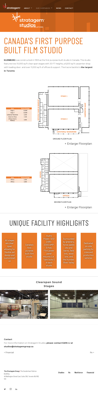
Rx (69, 372)
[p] (74, 304)
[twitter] (6, 389)
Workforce (78, 372)
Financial (90, 372)
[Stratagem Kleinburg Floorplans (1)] (64, 176)
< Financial (9, 352)
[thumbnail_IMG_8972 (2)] (24, 304)
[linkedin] (17, 389)
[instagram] (12, 389)
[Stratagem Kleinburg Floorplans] (64, 112)
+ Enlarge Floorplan (78, 143)
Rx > (92, 352)
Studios (61, 372)
